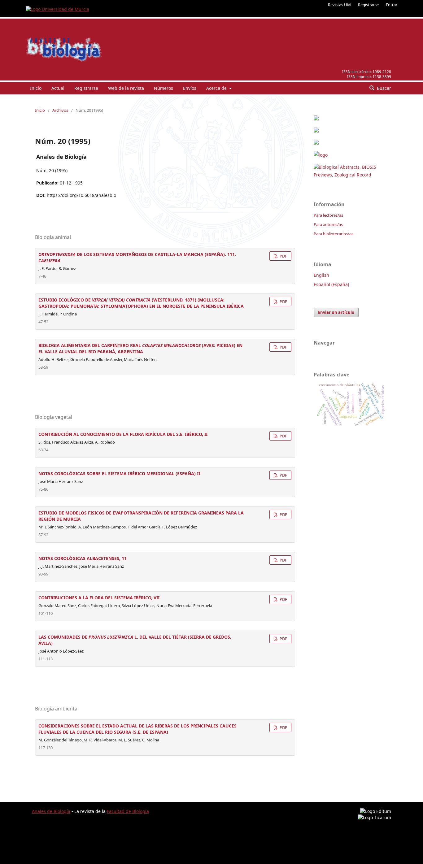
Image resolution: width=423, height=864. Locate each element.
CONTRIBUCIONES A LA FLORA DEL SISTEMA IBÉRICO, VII (98, 598)
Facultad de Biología (128, 811)
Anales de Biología (51, 811)
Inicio (35, 88)
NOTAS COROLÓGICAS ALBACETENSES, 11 (82, 558)
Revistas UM (339, 4)
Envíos (189, 88)
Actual (57, 88)
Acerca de (217, 88)
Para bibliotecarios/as (333, 234)
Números (163, 88)
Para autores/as (328, 224)
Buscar (383, 88)
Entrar (391, 4)
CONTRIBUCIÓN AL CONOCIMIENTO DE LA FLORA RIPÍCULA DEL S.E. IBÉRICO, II (122, 434)
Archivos (60, 110)
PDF (283, 256)
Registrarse (368, 4)
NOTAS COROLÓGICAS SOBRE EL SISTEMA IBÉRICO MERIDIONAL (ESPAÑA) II (119, 473)
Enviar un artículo (336, 312)
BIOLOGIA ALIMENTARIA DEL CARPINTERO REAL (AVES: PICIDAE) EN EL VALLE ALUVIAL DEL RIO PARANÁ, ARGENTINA (140, 348)
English (321, 275)
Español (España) (331, 284)
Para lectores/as (328, 215)
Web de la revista (126, 88)
